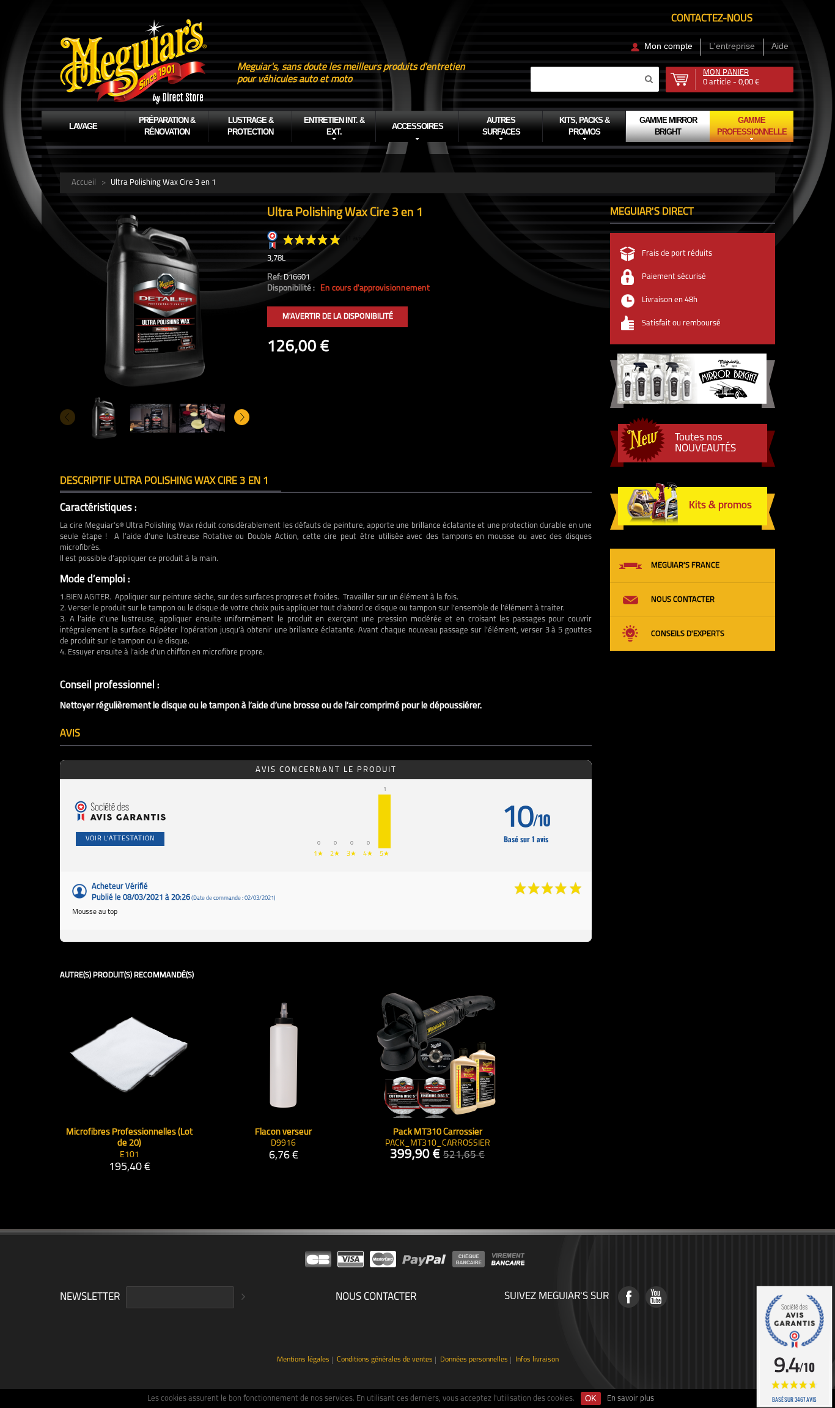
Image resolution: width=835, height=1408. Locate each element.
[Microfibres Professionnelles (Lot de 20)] (129, 1054)
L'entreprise (732, 46)
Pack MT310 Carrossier (437, 1132)
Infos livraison (537, 1360)
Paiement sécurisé (674, 277)
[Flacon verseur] (283, 1054)
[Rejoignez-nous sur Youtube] (656, 1297)
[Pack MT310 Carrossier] (437, 1054)
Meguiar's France (685, 565)
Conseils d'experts (687, 634)
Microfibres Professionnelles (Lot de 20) (129, 1138)
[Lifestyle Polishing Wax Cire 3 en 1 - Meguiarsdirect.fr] (202, 418)
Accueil (84, 183)
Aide (780, 46)
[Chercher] (648, 79)
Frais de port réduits (677, 254)
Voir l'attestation (120, 839)
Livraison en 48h (669, 300)
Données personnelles (474, 1360)
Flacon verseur (283, 1132)
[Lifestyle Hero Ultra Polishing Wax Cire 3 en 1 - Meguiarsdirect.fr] (153, 418)
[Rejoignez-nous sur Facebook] (628, 1297)
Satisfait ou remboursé (681, 323)
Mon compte (668, 46)
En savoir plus (630, 1398)
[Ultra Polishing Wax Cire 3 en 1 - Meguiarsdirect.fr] (154, 211)
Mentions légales (303, 1360)
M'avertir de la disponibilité (337, 317)
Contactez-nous (711, 18)
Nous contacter (683, 600)
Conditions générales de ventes (385, 1360)
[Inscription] (241, 1297)
